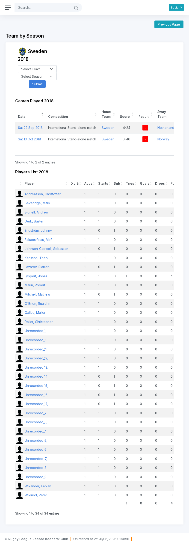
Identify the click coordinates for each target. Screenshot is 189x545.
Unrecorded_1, (35, 331)
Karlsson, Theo (36, 258)
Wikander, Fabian (38, 486)
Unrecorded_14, (36, 376)
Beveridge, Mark (37, 203)
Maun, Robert (35, 285)
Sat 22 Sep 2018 (30, 128)
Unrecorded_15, (36, 386)
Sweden (108, 128)
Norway (163, 139)
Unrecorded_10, (36, 340)
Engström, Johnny (38, 230)
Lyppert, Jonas (36, 276)
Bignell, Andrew (36, 212)
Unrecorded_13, (36, 367)
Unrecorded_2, (36, 413)
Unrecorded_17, (36, 404)
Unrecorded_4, (36, 431)
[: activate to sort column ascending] (19, 184)
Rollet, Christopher (39, 322)
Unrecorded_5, (36, 440)
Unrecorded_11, (36, 349)
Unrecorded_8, (36, 468)
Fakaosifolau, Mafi (38, 240)
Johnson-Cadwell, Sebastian (46, 249)
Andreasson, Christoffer (43, 194)
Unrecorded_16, (36, 395)
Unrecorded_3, (36, 422)
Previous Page (169, 24)
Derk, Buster (34, 221)
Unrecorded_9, (36, 477)
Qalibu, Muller (35, 312)
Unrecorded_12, (36, 358)
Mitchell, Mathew (37, 294)
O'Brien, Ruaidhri (37, 303)
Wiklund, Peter (36, 495)
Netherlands (166, 128)
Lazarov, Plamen (37, 267)
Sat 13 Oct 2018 (29, 139)
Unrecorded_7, (36, 459)
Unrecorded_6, (36, 449)
